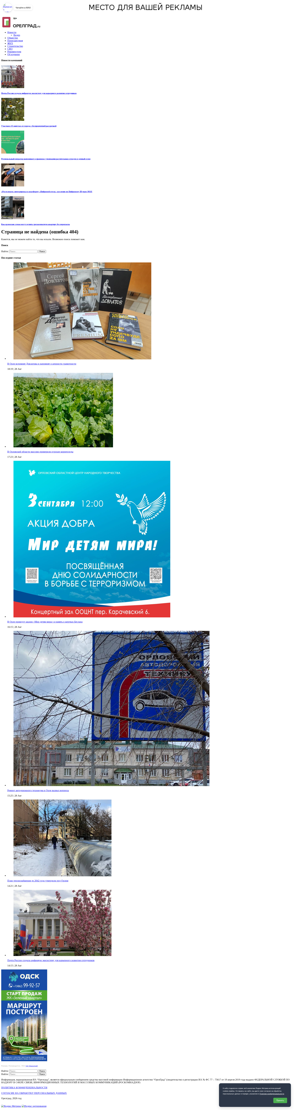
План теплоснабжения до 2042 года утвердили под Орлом (37, 880)
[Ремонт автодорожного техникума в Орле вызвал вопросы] (111, 785)
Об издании (13, 54)
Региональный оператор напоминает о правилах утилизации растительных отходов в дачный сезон (45, 159)
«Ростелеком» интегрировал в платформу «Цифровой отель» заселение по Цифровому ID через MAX (46, 191)
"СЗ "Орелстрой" (31, 1066)
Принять (280, 1100)
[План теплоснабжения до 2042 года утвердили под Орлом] (62, 875)
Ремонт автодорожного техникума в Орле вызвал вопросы (38, 790)
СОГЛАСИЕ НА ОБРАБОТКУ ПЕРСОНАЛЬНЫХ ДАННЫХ (34, 1093)
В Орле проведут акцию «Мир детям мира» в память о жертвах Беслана (45, 621)
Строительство (15, 46)
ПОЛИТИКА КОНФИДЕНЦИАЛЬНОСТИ (24, 1087)
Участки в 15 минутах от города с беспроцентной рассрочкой (28, 126)
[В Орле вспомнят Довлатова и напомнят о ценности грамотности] (82, 358)
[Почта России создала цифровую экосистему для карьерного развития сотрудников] (62, 955)
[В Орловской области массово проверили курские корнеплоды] (63, 446)
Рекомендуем (14, 51)
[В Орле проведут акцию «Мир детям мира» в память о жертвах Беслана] (91, 616)
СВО (10, 49)
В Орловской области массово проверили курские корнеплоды (40, 451)
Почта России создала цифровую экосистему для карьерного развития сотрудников (39, 93)
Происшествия (15, 40)
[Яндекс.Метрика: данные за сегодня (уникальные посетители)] (11, 1106)
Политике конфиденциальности (272, 1094)
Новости (11, 32)
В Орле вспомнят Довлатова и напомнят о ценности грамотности (41, 363)
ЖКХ (10, 43)
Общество (12, 38)
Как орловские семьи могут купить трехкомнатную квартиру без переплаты (35, 224)
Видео (16, 35)
